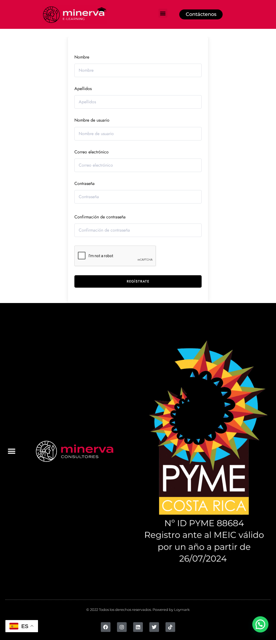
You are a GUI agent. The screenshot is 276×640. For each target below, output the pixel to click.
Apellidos (83, 89)
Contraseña (84, 184)
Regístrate (138, 281)
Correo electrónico (91, 152)
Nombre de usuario (91, 120)
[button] (162, 13)
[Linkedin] (138, 627)
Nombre (81, 57)
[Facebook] (106, 627)
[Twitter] (154, 627)
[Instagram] (122, 627)
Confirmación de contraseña (100, 217)
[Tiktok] (170, 627)
